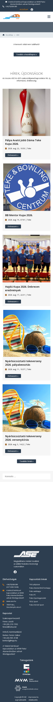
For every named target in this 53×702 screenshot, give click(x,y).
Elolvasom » (13, 155)
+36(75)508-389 (11, 6)
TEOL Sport (33, 601)
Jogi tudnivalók (20, 700)
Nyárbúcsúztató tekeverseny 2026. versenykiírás (23, 437)
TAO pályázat (34, 584)
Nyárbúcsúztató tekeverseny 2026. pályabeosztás (23, 362)
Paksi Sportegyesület (37, 598)
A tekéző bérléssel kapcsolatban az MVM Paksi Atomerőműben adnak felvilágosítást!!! (26, 3)
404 (17, 35)
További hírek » (26, 461)
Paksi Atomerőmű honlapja (39, 588)
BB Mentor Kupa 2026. (19, 215)
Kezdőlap (24, 9)
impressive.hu (33, 697)
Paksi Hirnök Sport (36, 605)
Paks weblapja (35, 591)
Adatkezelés (33, 700)
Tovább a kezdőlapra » (26, 54)
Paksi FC (32, 595)
